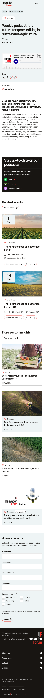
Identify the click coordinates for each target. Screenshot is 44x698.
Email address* (8, 573)
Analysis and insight (16, 11)
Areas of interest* (9, 594)
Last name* (6, 562)
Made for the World (19, 689)
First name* (6, 551)
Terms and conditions (16, 686)
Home (5, 11)
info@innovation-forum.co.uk (13, 639)
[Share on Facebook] (7, 77)
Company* (6, 583)
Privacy (4, 686)
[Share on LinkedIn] (3, 77)
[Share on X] (11, 77)
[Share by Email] (15, 77)
